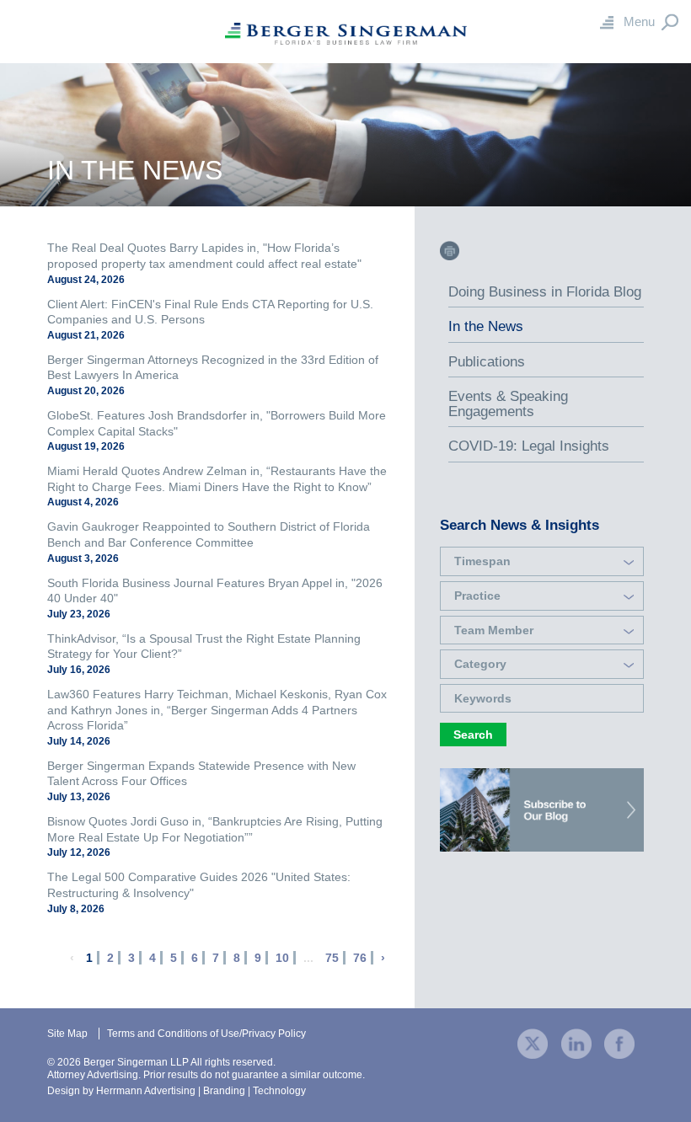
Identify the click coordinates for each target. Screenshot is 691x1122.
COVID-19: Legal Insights (528, 446)
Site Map (67, 1033)
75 (332, 957)
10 (282, 957)
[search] (542, 649)
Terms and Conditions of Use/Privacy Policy (206, 1033)
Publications (486, 362)
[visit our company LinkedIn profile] (576, 1042)
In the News (485, 326)
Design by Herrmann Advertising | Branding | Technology (176, 1091)
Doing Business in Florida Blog (544, 292)
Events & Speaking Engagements (508, 403)
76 (360, 957)
